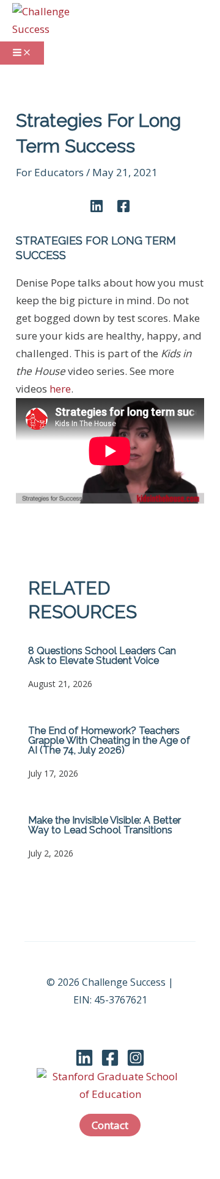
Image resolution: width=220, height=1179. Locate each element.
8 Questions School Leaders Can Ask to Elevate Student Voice (102, 655)
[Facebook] (123, 205)
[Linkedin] (96, 205)
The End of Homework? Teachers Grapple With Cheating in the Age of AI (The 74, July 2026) (109, 740)
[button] (110, 1125)
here (60, 389)
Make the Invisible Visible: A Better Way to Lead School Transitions (104, 825)
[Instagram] (136, 1063)
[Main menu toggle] (22, 53)
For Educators (50, 172)
